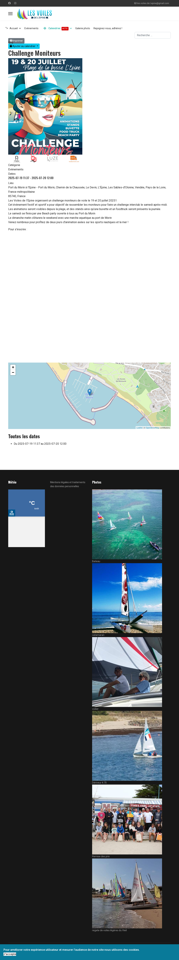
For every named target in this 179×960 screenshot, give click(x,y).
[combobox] (153, 35)
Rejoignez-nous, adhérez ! (108, 28)
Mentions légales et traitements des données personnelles (67, 484)
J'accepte (9, 954)
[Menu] (10, 14)
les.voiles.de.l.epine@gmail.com (153, 3)
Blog (10, 42)
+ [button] (13, 367)
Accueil (14, 28)
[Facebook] (9, 3)
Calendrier (58, 28)
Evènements (31, 28)
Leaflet (139, 427)
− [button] (13, 372)
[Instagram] (15, 3)
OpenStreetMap (152, 427)
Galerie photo (82, 28)
